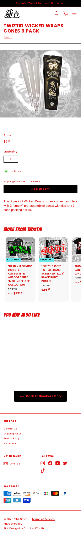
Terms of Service (43, 519)
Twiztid (8, 37)
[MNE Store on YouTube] (57, 463)
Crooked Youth (33, 528)
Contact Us (10, 428)
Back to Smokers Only (43, 396)
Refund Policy (12, 438)
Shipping (9, 181)
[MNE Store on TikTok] (42, 470)
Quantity (10, 152)
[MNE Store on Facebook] (50, 463)
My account (10, 443)
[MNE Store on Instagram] (42, 463)
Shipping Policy (12, 433)
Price (7, 135)
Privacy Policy (13, 524)
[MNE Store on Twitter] (65, 463)
